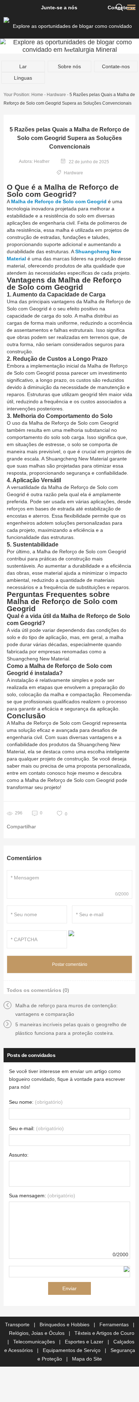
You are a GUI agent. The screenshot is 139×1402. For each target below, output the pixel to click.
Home (37, 94)
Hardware (56, 94)
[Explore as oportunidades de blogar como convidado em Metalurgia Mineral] (70, 26)
